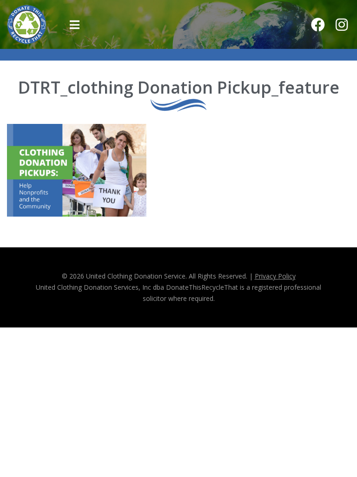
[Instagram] (341, 24)
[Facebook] (318, 24)
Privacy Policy (275, 276)
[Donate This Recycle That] (26, 24)
